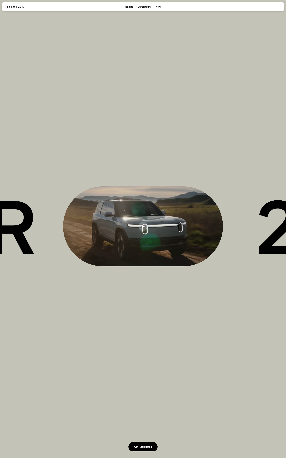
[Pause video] (143, 226)
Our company (144, 6)
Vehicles (128, 6)
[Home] (15, 6)
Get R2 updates (143, 447)
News (158, 6)
